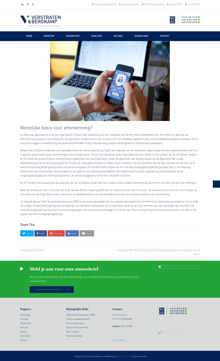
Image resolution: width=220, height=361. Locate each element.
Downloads (25, 335)
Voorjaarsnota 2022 (33, 250)
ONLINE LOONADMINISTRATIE (105, 4)
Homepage (25, 314)
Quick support (72, 331)
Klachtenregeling (74, 335)
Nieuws (23, 331)
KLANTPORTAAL (193, 4)
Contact (23, 340)
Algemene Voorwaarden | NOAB (80, 314)
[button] (27, 233)
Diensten (24, 327)
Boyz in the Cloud (123, 356)
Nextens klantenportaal (77, 327)
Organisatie (25, 323)
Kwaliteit (24, 319)
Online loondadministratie (78, 319)
